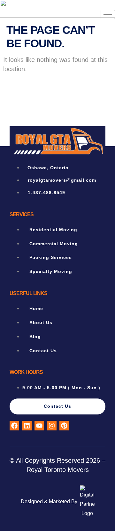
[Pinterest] (64, 425)
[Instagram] (52, 425)
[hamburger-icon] (108, 14)
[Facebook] (14, 425)
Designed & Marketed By (49, 501)
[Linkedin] (27, 425)
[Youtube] (39, 425)
